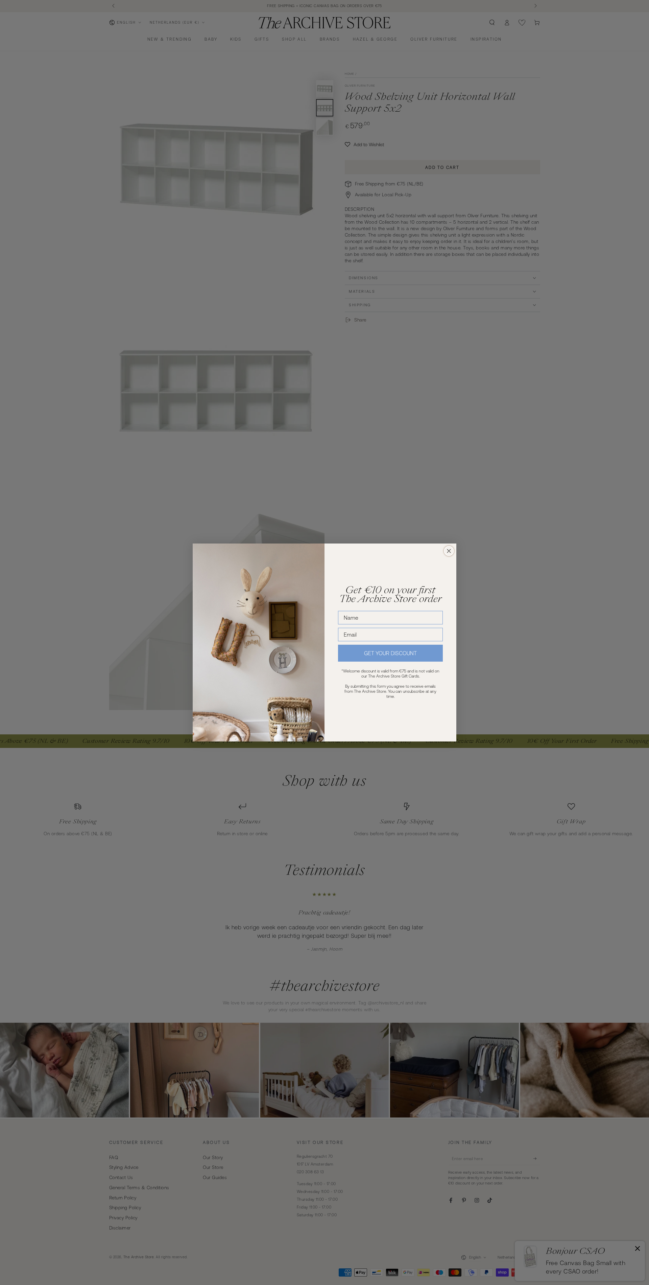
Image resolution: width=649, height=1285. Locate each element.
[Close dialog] (449, 551)
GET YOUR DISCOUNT (390, 653)
